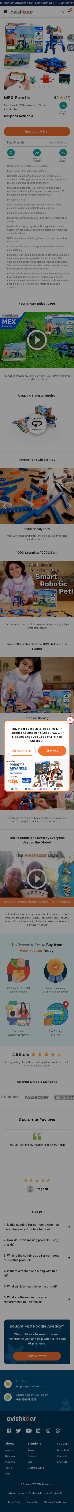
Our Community (21, 750)
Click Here (52, 750)
